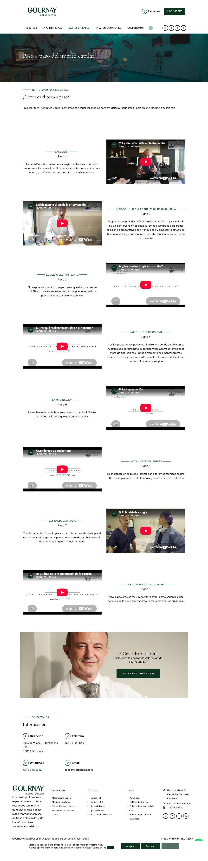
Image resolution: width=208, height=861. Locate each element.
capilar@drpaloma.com (79, 766)
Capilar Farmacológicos (63, 802)
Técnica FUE (96, 794)
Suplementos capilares (63, 806)
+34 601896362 (32, 766)
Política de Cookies (139, 798)
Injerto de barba (97, 802)
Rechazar (150, 846)
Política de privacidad (140, 811)
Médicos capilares (61, 798)
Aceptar (130, 846)
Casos (55, 811)
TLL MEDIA (187, 835)
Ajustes (170, 846)
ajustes (110, 847)
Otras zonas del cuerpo (101, 811)
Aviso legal (135, 794)
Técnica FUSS (96, 798)
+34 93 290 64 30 (75, 739)
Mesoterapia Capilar (62, 794)
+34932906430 (175, 804)
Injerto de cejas (97, 806)
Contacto (134, 815)
